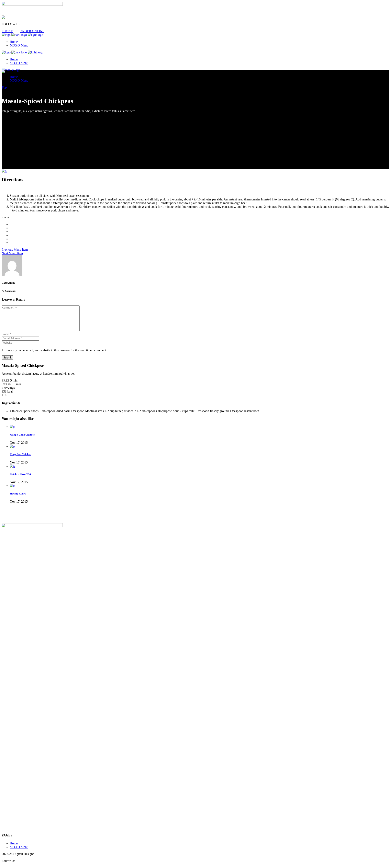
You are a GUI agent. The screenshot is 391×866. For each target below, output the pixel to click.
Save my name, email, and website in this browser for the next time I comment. (56, 350)
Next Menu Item (12, 253)
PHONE (7, 31)
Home (14, 843)
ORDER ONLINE (32, 31)
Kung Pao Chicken (20, 454)
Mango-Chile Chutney (22, 434)
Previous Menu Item (15, 249)
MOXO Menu (19, 847)
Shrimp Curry (18, 493)
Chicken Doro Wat (20, 474)
